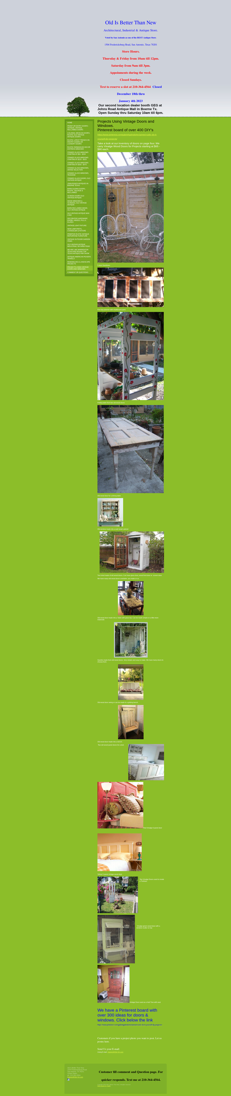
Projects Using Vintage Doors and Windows (78, 268)
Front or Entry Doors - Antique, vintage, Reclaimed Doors (78, 128)
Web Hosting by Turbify (104, 1086)
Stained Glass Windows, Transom (78, 174)
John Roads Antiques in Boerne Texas (77, 184)
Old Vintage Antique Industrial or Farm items (78, 245)
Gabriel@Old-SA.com (115, 1052)
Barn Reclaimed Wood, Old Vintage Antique (77, 209)
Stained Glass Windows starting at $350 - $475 (77, 164)
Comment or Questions (77, 272)
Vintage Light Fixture (76, 226)
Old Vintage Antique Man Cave (78, 214)
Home (69, 123)
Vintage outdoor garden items (78, 240)
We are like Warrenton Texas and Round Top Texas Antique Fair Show (78, 251)
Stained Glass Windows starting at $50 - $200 (77, 153)
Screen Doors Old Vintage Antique (75, 197)
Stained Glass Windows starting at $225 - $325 (77, 158)
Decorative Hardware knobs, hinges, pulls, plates (77, 220)
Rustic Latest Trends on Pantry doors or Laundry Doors (78, 142)
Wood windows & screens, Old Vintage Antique (77, 203)
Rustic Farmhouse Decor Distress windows (78, 148)
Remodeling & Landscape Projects (78, 263)
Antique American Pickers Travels (79, 258)
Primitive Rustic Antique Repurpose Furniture (78, 235)
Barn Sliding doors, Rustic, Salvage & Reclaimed (76, 190)
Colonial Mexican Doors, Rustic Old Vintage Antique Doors (78, 135)
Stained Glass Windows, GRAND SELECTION (78, 169)
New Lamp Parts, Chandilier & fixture (76, 230)
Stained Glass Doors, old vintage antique (78, 179)
